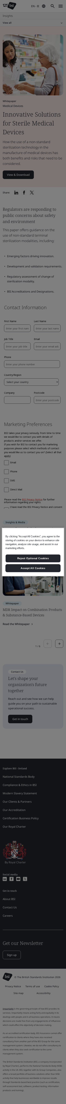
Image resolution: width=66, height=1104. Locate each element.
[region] (33, 552)
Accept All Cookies (33, 568)
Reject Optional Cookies (33, 558)
